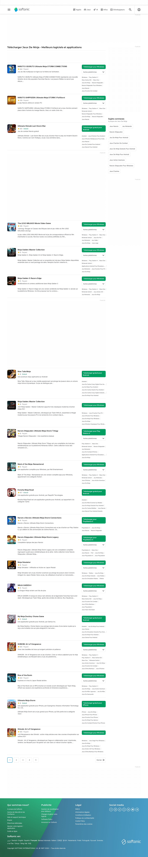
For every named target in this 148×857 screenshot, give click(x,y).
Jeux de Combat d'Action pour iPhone (93, 723)
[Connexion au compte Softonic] (139, 9)
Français (34, 840)
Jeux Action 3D (98, 292)
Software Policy (46, 819)
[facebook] (111, 809)
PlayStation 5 (86, 528)
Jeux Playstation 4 (87, 555)
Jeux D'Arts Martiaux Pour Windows (92, 751)
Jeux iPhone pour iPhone (89, 714)
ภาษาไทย (10, 843)
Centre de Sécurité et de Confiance (16, 813)
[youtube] (132, 809)
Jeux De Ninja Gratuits (88, 576)
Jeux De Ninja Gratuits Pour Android (92, 505)
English (20, 840)
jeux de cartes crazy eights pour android (94, 384)
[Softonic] (21, 9)
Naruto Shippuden (97, 82)
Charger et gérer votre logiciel (49, 815)
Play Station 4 (93, 108)
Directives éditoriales (14, 823)
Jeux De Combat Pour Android (91, 144)
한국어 (65, 840)
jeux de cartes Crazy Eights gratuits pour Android (94, 393)
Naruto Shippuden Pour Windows (92, 85)
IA (97, 10)
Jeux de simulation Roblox (90, 578)
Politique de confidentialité (84, 818)
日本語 (59, 840)
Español (27, 840)
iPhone (84, 712)
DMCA (77, 809)
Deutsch (14, 840)
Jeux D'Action (100, 668)
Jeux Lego (95, 243)
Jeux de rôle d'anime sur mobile (92, 502)
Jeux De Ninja (86, 82)
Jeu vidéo (95, 240)
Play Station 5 (93, 77)
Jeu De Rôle (101, 691)
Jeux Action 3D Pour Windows (91, 749)
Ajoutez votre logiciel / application (15, 827)
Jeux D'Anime (86, 480)
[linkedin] (128, 809)
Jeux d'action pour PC (98, 269)
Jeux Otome (85, 629)
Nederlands (72, 840)
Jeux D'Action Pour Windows (90, 416)
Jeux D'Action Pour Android (96, 136)
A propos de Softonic (14, 809)
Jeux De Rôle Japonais (89, 691)
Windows (84, 77)
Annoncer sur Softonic (49, 822)
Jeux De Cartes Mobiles (89, 508)
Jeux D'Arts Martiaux (88, 604)
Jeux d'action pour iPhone (90, 717)
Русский (93, 840)
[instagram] (115, 809)
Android (84, 136)
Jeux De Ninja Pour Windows (90, 418)
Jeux (89, 10)
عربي (9, 840)
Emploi (9, 820)
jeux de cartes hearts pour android (93, 390)
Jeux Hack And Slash (88, 609)
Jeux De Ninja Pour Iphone (90, 720)
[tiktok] (119, 809)
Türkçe (16, 843)
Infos (106, 10)
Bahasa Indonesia (44, 840)
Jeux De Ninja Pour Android (90, 395)
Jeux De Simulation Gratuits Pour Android (94, 632)
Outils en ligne (12, 831)
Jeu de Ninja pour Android (90, 387)
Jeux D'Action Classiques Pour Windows (94, 424)
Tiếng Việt (23, 843)
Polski (79, 840)
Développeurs (119, 10)
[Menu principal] (9, 9)
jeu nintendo (86, 240)
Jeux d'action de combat (89, 91)
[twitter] (124, 809)
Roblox (91, 573)
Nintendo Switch (87, 111)
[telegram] (137, 809)
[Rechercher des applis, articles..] (130, 9)
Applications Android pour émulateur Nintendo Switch (94, 266)
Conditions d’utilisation (83, 815)
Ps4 (92, 553)
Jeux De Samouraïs (88, 694)
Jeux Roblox (100, 576)
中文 (29, 843)
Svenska (100, 840)
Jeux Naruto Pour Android (89, 147)
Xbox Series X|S (86, 80)
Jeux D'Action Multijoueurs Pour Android (94, 139)
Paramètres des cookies (83, 824)
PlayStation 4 (86, 550)
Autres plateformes (90, 72)
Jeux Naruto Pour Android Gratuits (92, 511)
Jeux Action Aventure (98, 480)
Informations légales (82, 812)
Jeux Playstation (100, 555)
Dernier (99, 760)
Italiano (53, 840)
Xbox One (96, 80)
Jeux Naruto (85, 88)
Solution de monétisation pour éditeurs (50, 810)
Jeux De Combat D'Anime (89, 452)
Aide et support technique (16, 817)
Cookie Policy (80, 821)
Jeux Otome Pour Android (89, 637)
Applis (78, 10)
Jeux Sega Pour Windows (96, 740)
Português (85, 840)
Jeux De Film (97, 237)
